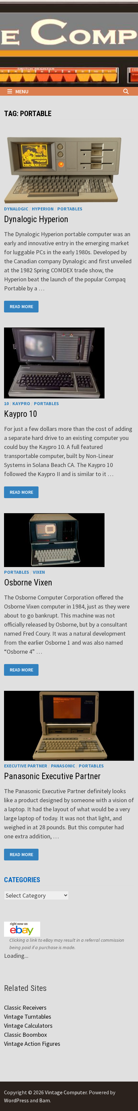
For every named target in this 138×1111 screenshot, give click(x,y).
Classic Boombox (25, 1034)
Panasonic (63, 766)
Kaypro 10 (20, 414)
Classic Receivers (25, 1007)
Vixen (39, 572)
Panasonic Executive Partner (52, 776)
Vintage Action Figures (32, 1043)
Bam (44, 1100)
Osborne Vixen (28, 582)
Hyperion (43, 209)
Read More (21, 306)
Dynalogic (16, 209)
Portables (69, 209)
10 (6, 403)
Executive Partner (25, 766)
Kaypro (21, 403)
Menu (21, 91)
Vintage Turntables (27, 1016)
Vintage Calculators (28, 1025)
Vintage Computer (66, 1092)
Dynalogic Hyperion (36, 219)
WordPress (16, 1100)
